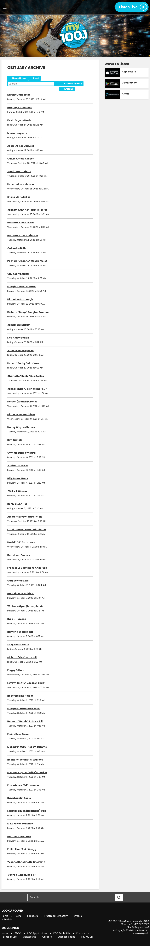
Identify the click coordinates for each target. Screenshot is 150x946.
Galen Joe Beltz (17, 248)
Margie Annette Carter (21, 286)
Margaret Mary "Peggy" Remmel (27, 747)
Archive (69, 89)
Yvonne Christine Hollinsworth (26, 862)
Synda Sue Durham (19, 171)
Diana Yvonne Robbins (21, 414)
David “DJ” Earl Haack (21, 542)
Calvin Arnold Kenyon (20, 158)
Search (56, 83)
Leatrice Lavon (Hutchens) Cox (26, 811)
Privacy (80, 933)
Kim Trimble (14, 440)
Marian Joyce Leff (18, 133)
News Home (19, 78)
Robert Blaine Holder (20, 695)
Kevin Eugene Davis (19, 120)
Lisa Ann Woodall (18, 337)
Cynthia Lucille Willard (21, 452)
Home (4, 916)
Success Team (66, 937)
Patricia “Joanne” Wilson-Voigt (27, 261)
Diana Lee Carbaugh (20, 299)
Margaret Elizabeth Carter (23, 708)
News (18, 916)
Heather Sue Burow (19, 836)
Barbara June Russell (20, 222)
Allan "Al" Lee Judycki (20, 146)
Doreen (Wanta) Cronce (22, 401)
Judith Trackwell (17, 465)
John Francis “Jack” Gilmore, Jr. (27, 389)
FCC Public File (61, 933)
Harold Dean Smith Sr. (20, 593)
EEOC (18, 933)
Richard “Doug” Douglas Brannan (28, 312)
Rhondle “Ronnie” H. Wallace (25, 759)
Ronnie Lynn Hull (17, 504)
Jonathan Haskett (18, 325)
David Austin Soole (19, 798)
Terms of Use (9, 937)
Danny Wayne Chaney (21, 427)
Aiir (146, 933)
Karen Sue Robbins (18, 94)
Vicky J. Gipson (17, 491)
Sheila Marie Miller (18, 197)
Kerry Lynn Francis (18, 555)
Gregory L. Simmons (19, 107)
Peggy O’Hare (15, 670)
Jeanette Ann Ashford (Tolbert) (27, 210)
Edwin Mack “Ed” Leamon (23, 785)
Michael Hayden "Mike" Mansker (27, 772)
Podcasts (32, 916)
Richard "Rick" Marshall (22, 657)
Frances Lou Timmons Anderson (27, 568)
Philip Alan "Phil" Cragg (21, 849)
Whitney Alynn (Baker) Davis (25, 606)
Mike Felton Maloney (20, 823)
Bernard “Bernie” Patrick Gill (25, 721)
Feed (36, 78)
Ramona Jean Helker (20, 632)
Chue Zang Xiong (18, 273)
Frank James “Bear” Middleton (26, 529)
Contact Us (29, 937)
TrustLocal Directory (56, 916)
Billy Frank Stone (17, 478)
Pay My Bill (87, 937)
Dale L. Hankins (16, 619)
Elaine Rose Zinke (18, 734)
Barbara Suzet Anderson (22, 235)
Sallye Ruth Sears (18, 644)
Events (78, 916)
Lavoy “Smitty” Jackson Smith (26, 683)
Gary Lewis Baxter (18, 580)
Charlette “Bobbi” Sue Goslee (25, 376)
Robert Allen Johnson (20, 184)
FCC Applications (37, 933)
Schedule (6, 919)
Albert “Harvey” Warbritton (24, 516)
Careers (47, 937)
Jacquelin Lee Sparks (20, 350)
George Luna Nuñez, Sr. (21, 874)
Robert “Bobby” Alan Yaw (23, 363)
